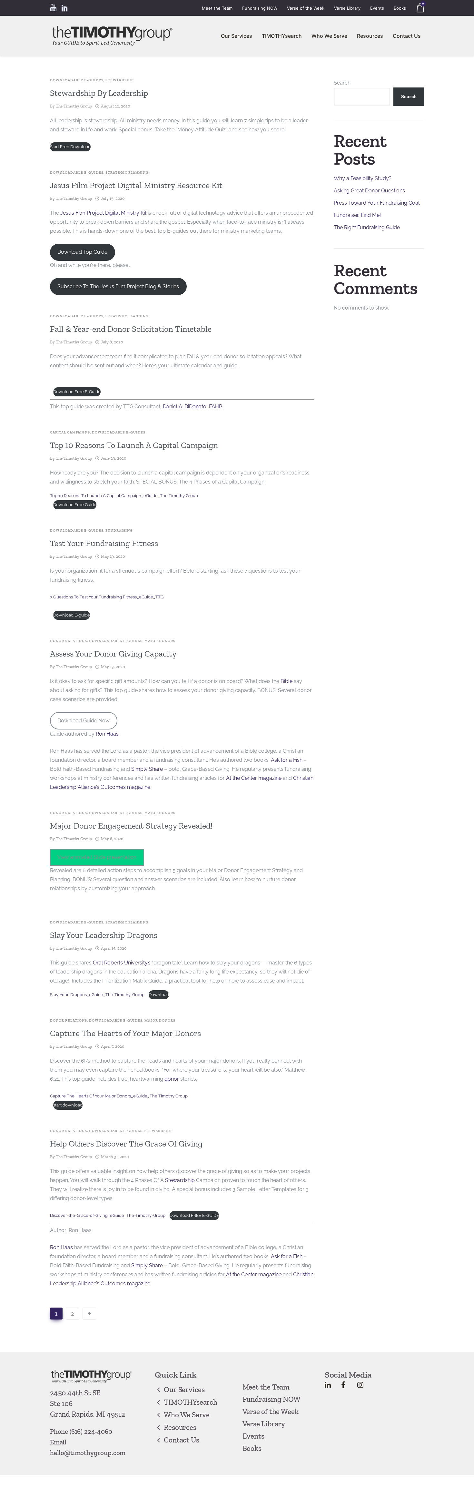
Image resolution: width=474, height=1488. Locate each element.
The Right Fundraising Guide (367, 227)
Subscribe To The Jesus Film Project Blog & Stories (118, 286)
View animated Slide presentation (96, 857)
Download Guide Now (83, 721)
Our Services (236, 36)
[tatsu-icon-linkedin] (328, 1384)
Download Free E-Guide (77, 391)
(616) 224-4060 (91, 1431)
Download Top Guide (82, 252)
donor (171, 1079)
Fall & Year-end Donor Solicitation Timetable (131, 329)
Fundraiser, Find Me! (357, 215)
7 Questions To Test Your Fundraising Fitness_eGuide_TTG (106, 597)
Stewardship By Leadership (99, 93)
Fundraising (119, 530)
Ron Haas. (108, 734)
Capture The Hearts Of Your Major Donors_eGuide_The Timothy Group (119, 1096)
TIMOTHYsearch (282, 36)
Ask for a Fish (286, 760)
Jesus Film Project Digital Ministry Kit (103, 213)
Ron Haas (61, 1247)
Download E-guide (71, 615)
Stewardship (119, 80)
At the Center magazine (253, 778)
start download (68, 1105)
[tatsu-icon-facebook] (343, 1384)
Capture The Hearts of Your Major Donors (125, 1033)
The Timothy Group (74, 106)
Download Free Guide (74, 504)
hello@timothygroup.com (87, 1453)
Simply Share (147, 769)
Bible (286, 681)
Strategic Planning (127, 172)
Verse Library (347, 8)
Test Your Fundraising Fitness (104, 543)
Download (159, 994)
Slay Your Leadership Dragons (103, 935)
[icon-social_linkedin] (64, 8)
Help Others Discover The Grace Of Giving (126, 1143)
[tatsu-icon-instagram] (360, 1384)
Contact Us (407, 36)
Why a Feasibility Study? (362, 178)
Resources (370, 36)
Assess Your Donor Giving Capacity (113, 653)
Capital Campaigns (70, 432)
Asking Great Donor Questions (369, 191)
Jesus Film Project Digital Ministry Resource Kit (136, 185)
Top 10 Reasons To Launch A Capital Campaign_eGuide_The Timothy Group (124, 495)
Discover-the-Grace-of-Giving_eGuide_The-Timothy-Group (108, 1215)
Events (377, 8)
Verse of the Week (305, 8)
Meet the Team (217, 8)
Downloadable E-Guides (77, 80)
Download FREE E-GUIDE (194, 1215)
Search (342, 83)
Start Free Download (70, 146)
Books (400, 8)
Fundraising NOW (259, 8)
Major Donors (159, 641)
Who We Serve (329, 36)
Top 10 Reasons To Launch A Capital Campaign (134, 445)
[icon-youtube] (53, 8)
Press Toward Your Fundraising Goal (377, 203)
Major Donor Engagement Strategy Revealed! (131, 825)
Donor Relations (68, 641)
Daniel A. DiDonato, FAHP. (193, 406)
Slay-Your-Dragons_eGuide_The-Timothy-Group (97, 994)
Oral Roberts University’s (122, 963)
